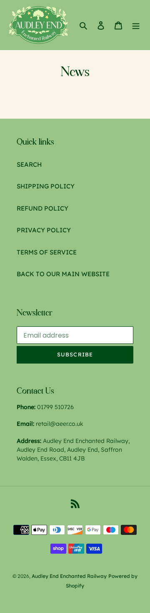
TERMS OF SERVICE (47, 252)
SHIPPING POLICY (46, 186)
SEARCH (29, 164)
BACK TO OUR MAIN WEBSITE (63, 274)
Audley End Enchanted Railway (69, 576)
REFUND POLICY (42, 208)
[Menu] (136, 25)
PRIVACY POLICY (44, 230)
